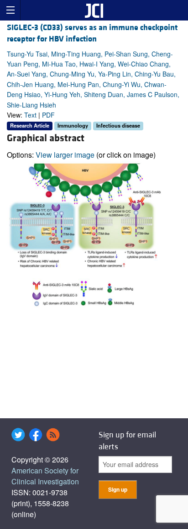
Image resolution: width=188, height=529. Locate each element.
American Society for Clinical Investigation (45, 476)
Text (30, 114)
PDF (48, 114)
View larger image (65, 154)
